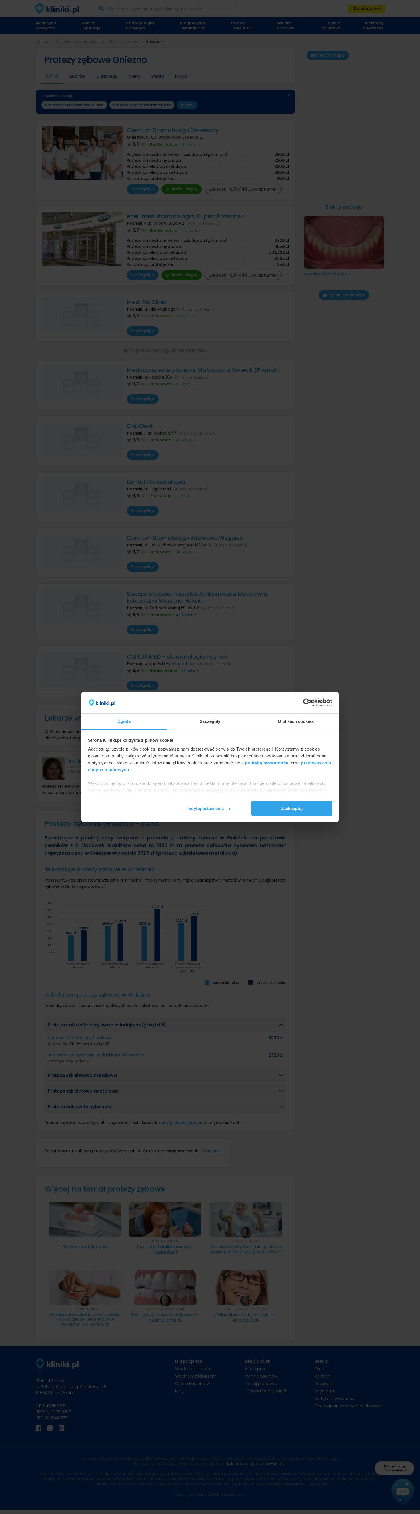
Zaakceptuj (292, 808)
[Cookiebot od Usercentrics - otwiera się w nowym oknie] (307, 702)
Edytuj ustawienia (206, 808)
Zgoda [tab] (124, 721)
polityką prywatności (267, 762)
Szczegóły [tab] (210, 721)
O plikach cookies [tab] (296, 721)
